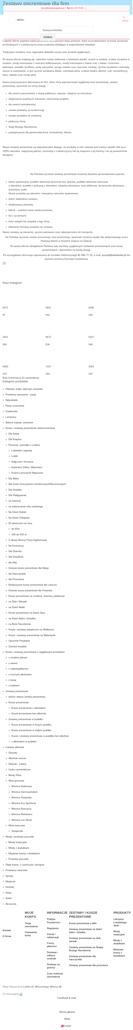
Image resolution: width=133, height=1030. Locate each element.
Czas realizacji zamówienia (55, 975)
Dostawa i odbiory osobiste (52, 955)
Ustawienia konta (31, 934)
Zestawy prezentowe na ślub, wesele (85, 940)
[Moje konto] (89, 8)
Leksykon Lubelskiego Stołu (120, 922)
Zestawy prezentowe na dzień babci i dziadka (85, 931)
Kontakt (7, 930)
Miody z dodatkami (119, 942)
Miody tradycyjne (119, 933)
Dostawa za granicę (53, 966)
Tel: (69, 8)
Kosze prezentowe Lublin (83, 923)
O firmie (7, 936)
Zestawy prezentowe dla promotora (88, 965)
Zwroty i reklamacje (53, 936)
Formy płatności (52, 945)
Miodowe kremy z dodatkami (119, 952)
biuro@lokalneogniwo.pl (52, 8)
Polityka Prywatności (53, 921)
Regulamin (53, 928)
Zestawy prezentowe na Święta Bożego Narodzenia (86, 949)
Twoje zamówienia (31, 925)
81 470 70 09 (77, 8)
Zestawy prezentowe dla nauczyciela (82, 958)
